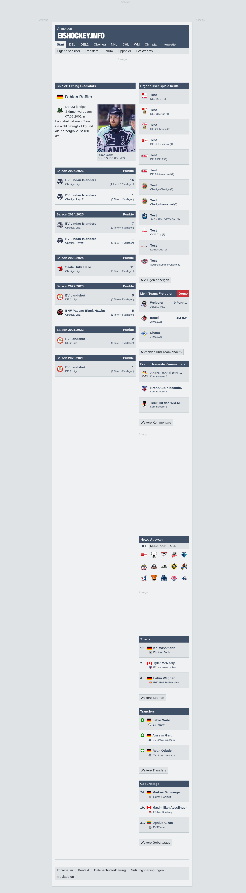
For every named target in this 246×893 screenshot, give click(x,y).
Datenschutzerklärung (110, 870)
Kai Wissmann (164, 648)
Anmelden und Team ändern (161, 352)
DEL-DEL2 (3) (158, 98)
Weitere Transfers (153, 770)
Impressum (65, 870)
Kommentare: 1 (158, 391)
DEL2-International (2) (162, 174)
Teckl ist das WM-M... (166, 403)
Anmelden (64, 28)
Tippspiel (124, 51)
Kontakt (83, 870)
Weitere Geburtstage (156, 842)
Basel (154, 317)
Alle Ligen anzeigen (155, 280)
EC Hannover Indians (165, 667)
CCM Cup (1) (157, 234)
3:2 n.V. (181, 317)
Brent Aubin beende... (166, 388)
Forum (108, 51)
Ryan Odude (162, 750)
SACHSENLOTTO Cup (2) (165, 219)
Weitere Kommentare (156, 422)
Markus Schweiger (166, 792)
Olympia (151, 44)
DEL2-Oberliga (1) (160, 129)
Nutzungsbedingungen (147, 870)
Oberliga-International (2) (163, 204)
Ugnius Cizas (162, 823)
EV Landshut (75, 295)
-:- (185, 332)
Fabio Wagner (164, 678)
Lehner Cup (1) (158, 249)
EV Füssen (158, 724)
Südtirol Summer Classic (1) (165, 264)
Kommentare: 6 (158, 376)
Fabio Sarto (161, 720)
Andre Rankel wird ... (166, 373)
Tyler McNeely (164, 663)
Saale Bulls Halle (78, 267)
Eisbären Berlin (161, 652)
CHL (125, 44)
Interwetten (170, 44)
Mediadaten (65, 876)
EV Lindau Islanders (80, 180)
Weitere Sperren (152, 697)
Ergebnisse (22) (68, 51)
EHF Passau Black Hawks (85, 310)
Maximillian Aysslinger (169, 807)
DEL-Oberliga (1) (159, 114)
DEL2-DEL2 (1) (158, 159)
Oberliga (100, 44)
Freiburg (156, 302)
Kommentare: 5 (158, 406)
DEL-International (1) (161, 144)
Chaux (155, 332)
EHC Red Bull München (166, 682)
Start (60, 44)
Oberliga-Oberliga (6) (161, 189)
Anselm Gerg (162, 735)
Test (153, 95)
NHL (114, 44)
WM (137, 44)
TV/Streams (144, 51)
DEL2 (84, 44)
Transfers (91, 51)
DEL (72, 44)
